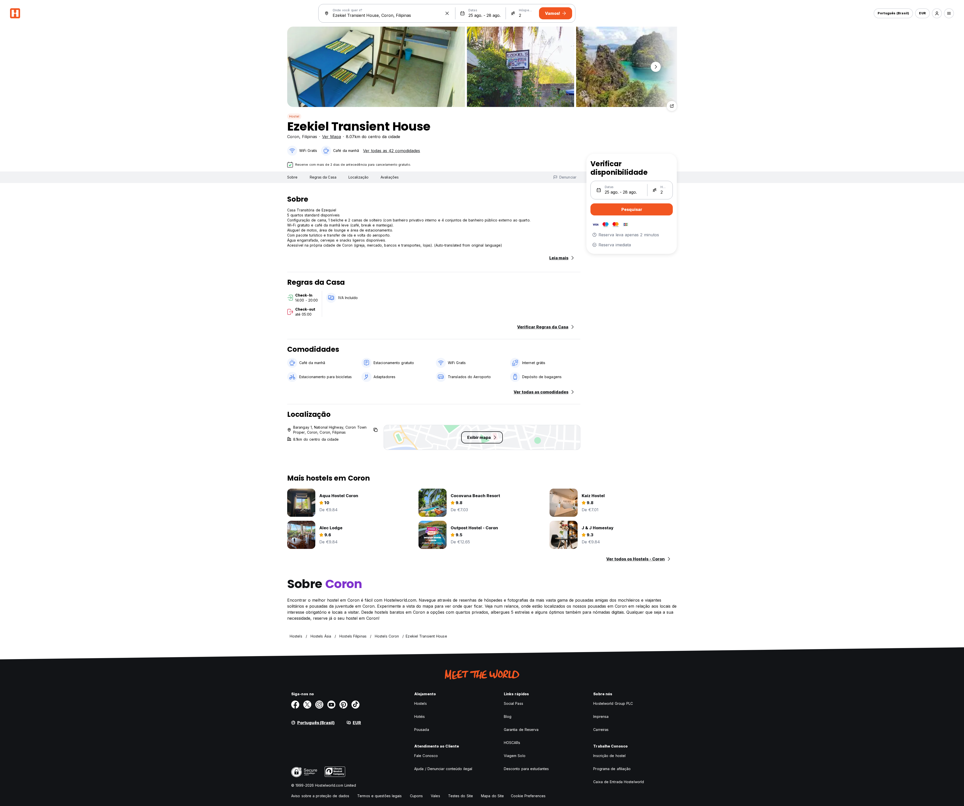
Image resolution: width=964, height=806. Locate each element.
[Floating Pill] (656, 67)
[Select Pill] (937, 13)
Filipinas (309, 136)
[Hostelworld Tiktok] (355, 705)
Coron (293, 136)
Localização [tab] (358, 177)
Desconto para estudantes (526, 769)
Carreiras (601, 729)
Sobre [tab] (292, 177)
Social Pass (513, 703)
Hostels (420, 703)
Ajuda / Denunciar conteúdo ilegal (443, 769)
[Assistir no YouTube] (331, 705)
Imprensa (601, 716)
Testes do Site (460, 796)
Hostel (294, 116)
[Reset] (447, 13)
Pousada (421, 729)
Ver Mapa (331, 136)
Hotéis (419, 716)
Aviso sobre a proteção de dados (320, 796)
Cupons (416, 796)
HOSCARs (512, 742)
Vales (435, 796)
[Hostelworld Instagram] (319, 705)
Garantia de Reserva (521, 729)
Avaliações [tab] (390, 177)
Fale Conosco (426, 756)
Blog (507, 716)
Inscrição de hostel (609, 756)
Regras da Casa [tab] (323, 177)
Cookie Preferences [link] (528, 796)
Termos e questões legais (379, 796)
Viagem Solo (514, 756)
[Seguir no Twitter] (307, 705)
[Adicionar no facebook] (295, 705)
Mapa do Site (492, 796)
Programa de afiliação (612, 769)
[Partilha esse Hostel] (672, 106)
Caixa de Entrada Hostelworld (618, 782)
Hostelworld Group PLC (613, 703)
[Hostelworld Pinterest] (343, 705)
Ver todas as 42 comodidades (391, 150)
